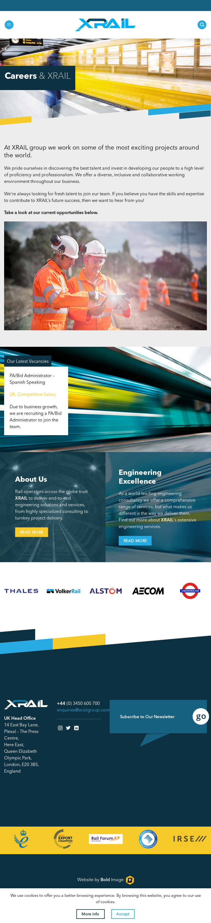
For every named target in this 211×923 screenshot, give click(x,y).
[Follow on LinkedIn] (76, 728)
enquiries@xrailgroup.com (83, 710)
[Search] (202, 24)
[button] (9, 24)
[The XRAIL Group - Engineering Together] (105, 25)
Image (112, 879)
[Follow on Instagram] (60, 728)
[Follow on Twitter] (68, 728)
